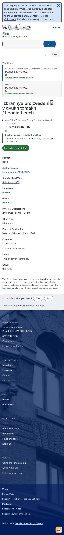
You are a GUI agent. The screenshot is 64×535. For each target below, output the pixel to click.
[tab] (32, 73)
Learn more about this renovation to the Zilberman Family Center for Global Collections (29, 16)
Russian (6, 192)
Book (5, 161)
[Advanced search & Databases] (59, 43)
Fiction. (6, 202)
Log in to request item (15, 148)
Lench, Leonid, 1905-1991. (16, 172)
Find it (49, 44)
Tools (55, 54)
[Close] (58, 5)
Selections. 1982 (10, 182)
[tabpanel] (32, 135)
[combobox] (23, 44)
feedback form (9, 287)
